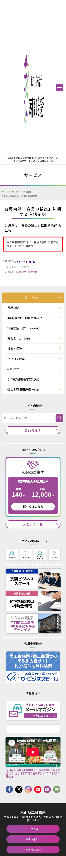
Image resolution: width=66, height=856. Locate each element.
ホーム (4, 191)
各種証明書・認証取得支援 (25, 318)
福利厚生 (13, 369)
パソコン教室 (16, 358)
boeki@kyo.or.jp (26, 271)
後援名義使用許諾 (23, 389)
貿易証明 (27, 191)
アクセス (33, 829)
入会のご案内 (33, 849)
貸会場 (20, 338)
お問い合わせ (33, 524)
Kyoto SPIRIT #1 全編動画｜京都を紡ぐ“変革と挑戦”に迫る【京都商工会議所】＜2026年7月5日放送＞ (33, 773)
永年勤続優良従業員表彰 (23, 379)
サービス (15, 191)
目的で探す (33, 430)
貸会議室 (24, 328)
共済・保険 (14, 348)
